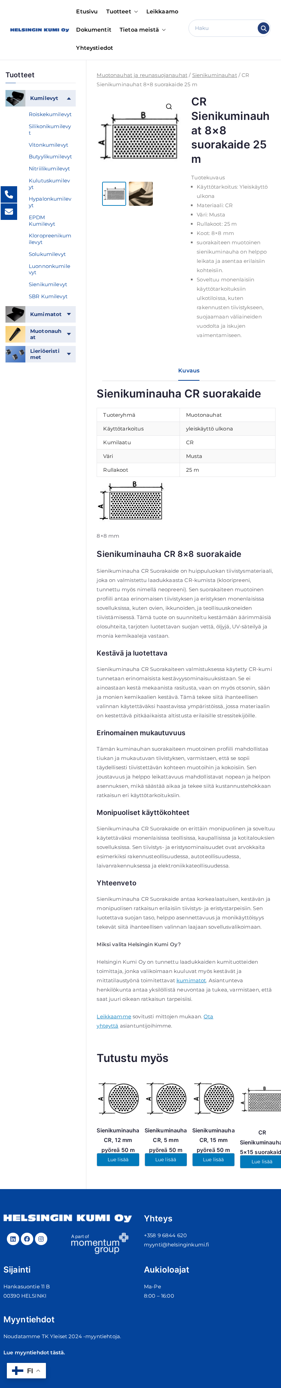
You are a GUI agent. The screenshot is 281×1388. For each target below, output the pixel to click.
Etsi (263, 28)
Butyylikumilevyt (50, 156)
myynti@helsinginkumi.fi (176, 1244)
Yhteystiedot (94, 48)
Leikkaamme (114, 1016)
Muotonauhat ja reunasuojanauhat (142, 75)
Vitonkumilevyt (48, 145)
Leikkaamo (162, 11)
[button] (134, 12)
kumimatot (191, 980)
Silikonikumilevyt (50, 129)
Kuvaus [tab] (188, 370)
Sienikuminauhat (214, 75)
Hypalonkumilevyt (50, 202)
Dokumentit (93, 29)
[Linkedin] (13, 1239)
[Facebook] (27, 1239)
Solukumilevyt (47, 254)
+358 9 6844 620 (165, 1235)
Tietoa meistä (139, 29)
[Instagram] (41, 1239)
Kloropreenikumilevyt (50, 238)
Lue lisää (118, 1159)
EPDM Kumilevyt (42, 220)
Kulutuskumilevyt (49, 183)
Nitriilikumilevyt (49, 168)
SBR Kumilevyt (48, 296)
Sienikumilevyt (48, 284)
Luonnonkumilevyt (49, 269)
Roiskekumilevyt (50, 114)
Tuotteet (118, 11)
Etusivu (87, 11)
